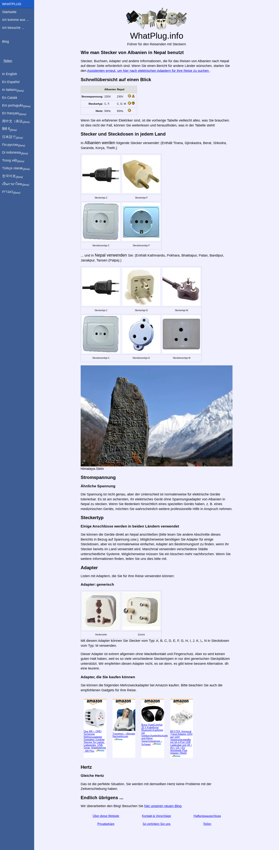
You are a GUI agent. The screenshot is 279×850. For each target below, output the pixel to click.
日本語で (12, 137)
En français (14, 113)
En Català (9, 98)
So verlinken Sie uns (156, 824)
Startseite (9, 12)
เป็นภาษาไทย (15, 184)
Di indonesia (15, 153)
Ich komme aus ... (15, 20)
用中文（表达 (16, 121)
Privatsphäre (105, 824)
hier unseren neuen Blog (162, 806)
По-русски (13, 145)
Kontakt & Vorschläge (156, 816)
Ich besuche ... (13, 28)
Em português (16, 106)
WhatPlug (11, 4)
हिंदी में (9, 129)
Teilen (207, 824)
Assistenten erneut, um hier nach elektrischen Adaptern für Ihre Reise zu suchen (148, 71)
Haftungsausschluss (207, 816)
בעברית (11, 192)
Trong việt (13, 161)
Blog (5, 41)
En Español (11, 82)
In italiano (13, 90)
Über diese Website (106, 816)
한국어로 (12, 176)
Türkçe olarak (16, 168)
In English (9, 74)
